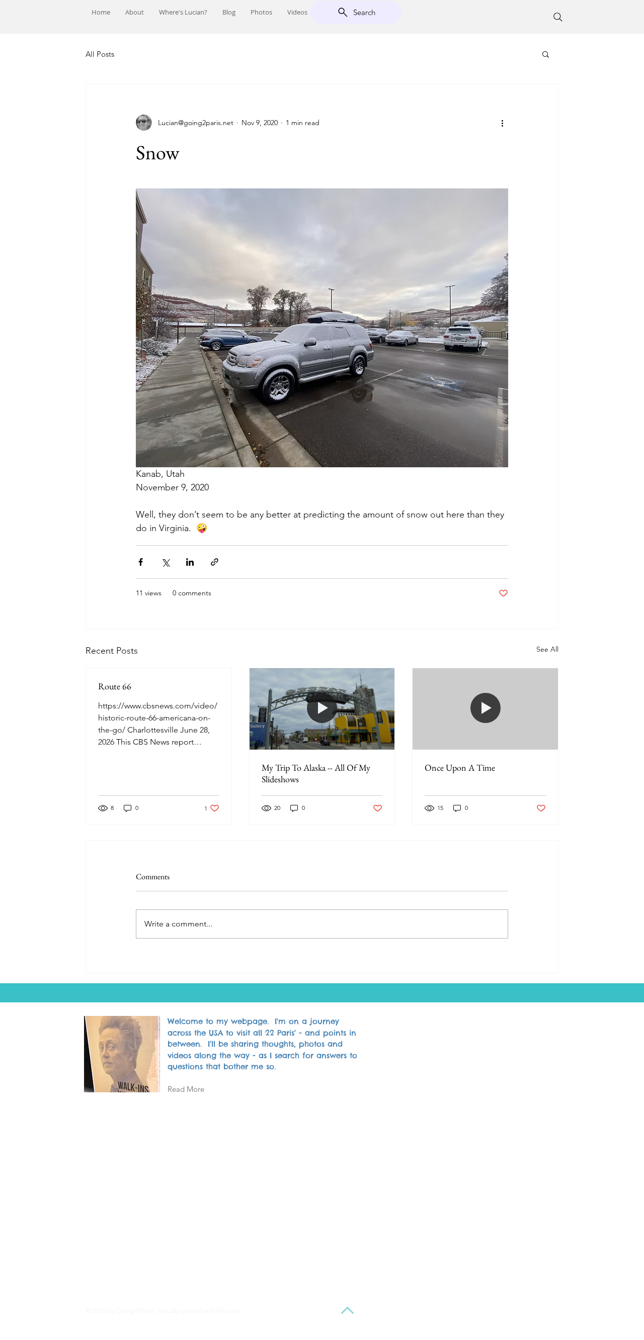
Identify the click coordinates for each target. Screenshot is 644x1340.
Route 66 (114, 686)
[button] (545, 54)
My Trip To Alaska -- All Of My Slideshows (316, 773)
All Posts (100, 54)
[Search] (558, 17)
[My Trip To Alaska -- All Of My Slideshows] (322, 709)
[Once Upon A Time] (485, 709)
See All (547, 649)
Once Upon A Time (460, 767)
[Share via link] (214, 562)
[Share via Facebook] (140, 562)
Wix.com (229, 1310)
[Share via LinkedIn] (190, 562)
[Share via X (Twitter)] (165, 562)
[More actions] (502, 123)
